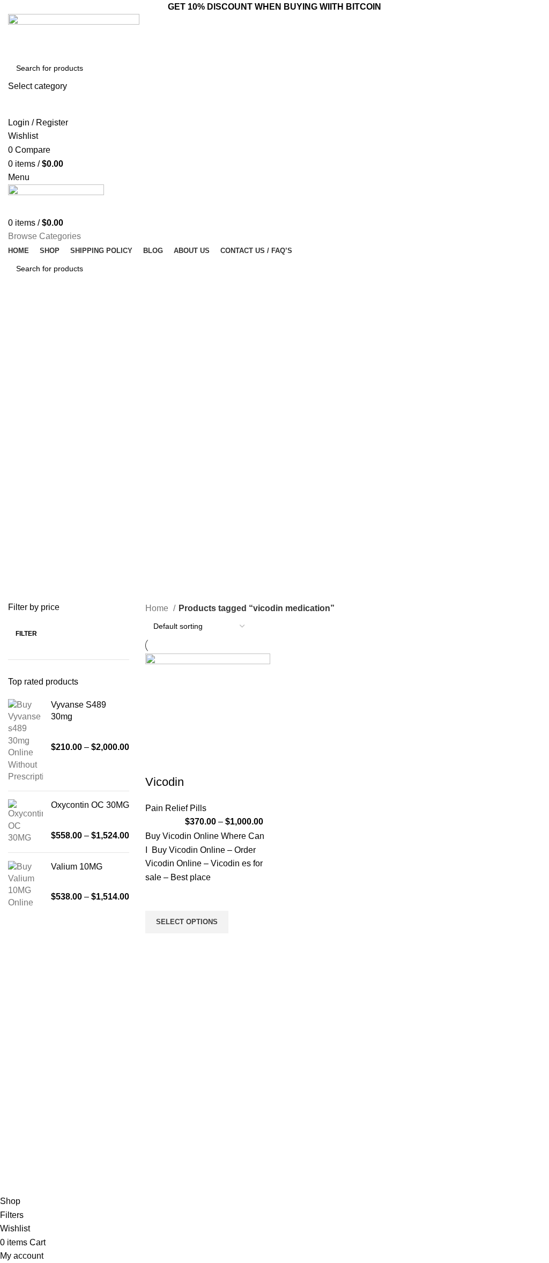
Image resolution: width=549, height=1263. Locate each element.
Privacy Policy (303, 1129)
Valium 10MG (76, 866)
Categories (38, 368)
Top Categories (176, 1038)
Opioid (154, 1092)
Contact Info (445, 1038)
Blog (287, 1092)
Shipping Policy (305, 1166)
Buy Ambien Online (175, 1074)
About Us (295, 1074)
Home (157, 608)
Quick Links (304, 1038)
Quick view (158, 946)
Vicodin (164, 782)
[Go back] (21, 315)
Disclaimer (297, 1147)
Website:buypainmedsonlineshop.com (480, 1084)
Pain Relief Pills (175, 808)
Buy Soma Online (172, 1147)
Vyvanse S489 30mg (78, 710)
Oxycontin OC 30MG (90, 804)
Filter (26, 633)
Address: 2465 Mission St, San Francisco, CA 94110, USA (469, 1107)
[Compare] (158, 760)
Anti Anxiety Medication (182, 1056)
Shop (289, 1111)
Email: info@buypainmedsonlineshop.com (476, 1061)
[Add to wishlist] (158, 897)
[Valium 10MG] (25, 885)
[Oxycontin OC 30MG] (25, 821)
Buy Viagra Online (173, 1129)
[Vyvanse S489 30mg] (25, 741)
